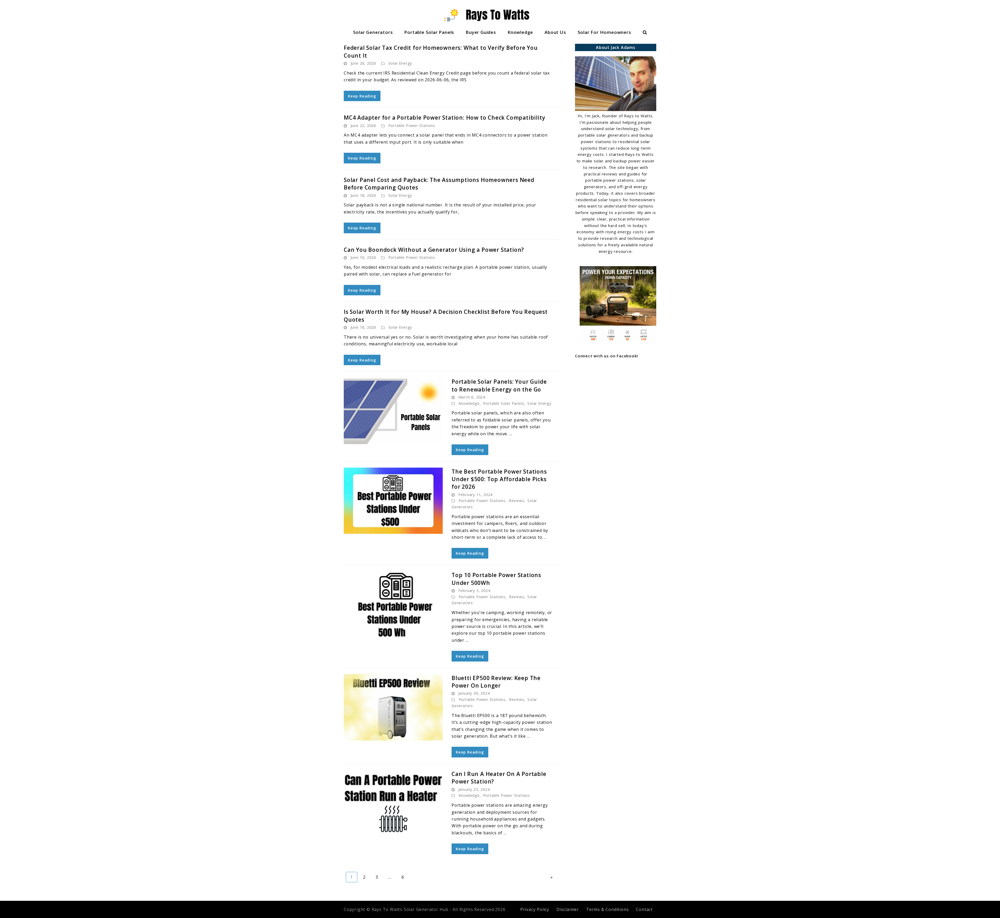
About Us (555, 32)
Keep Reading (362, 96)
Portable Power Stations (411, 125)
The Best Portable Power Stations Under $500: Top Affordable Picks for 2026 (499, 479)
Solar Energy (400, 63)
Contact (644, 909)
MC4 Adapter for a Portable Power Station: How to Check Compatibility (444, 117)
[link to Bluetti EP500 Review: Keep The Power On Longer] (393, 707)
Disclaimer (568, 909)
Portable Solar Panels (429, 32)
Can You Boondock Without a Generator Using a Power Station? (434, 249)
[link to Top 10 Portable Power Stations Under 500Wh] (393, 604)
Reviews (516, 500)
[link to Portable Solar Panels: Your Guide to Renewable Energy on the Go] (393, 411)
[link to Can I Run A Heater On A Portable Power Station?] (393, 803)
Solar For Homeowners (604, 32)
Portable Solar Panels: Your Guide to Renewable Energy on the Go (499, 385)
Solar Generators (373, 32)
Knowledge (520, 32)
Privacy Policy (534, 909)
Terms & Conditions (607, 909)
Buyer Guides (481, 32)
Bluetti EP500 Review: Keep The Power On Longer (496, 681)
